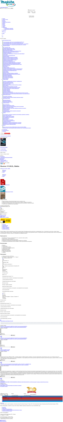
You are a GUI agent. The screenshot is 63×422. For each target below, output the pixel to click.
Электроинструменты (6, 45)
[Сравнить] (1, 336)
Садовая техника (5, 79)
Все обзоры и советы (3, 384)
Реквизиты (4, 30)
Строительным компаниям (8, 29)
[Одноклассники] (3, 163)
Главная (3, 18)
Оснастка (4, 112)
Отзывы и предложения (6, 22)
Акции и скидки (5, 19)
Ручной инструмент (5, 102)
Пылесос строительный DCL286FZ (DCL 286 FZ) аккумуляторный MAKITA (13, 327)
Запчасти (3, 125)
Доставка (3, 25)
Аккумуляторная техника (6, 40)
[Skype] (2, 401)
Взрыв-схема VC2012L (9, 191)
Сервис (3, 26)
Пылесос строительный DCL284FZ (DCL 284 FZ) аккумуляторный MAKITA (13, 338)
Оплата (3, 24)
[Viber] (2, 400)
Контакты (4, 21)
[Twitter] (2, 163)
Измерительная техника (6, 94)
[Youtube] (21, 397)
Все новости (2, 156)
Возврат (3, 23)
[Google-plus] (8, 398)
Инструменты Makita (3, 147)
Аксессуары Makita (3, 150)
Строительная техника (6, 98)
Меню (3, 33)
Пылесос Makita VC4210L (4, 350)
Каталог (3, 20)
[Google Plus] (4, 163)
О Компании (4, 27)
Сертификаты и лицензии (8, 28)
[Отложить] (1, 337)
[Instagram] (2, 399)
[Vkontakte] (30, 396)
